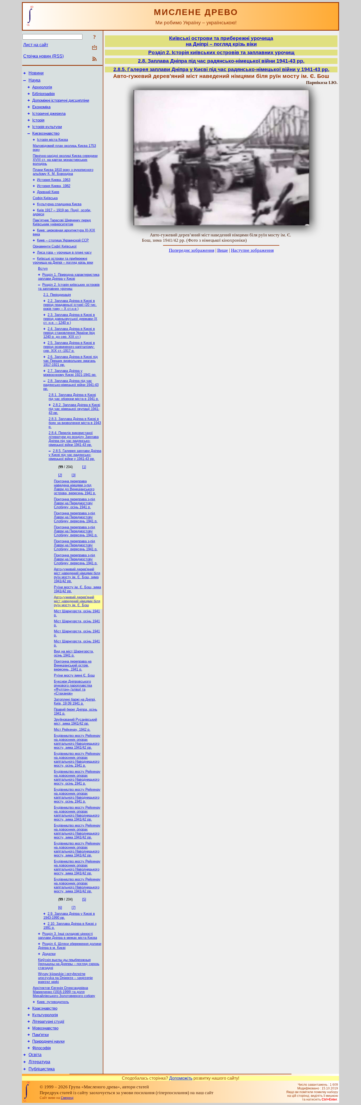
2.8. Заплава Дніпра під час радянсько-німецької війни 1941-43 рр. (71, 385)
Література (39, 1062)
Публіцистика (42, 1069)
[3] (74, 475)
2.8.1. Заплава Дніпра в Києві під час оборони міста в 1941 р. (74, 397)
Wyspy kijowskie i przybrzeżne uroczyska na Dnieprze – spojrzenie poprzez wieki (65, 978)
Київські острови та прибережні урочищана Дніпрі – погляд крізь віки (221, 41)
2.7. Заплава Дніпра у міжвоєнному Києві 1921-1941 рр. (69, 373)
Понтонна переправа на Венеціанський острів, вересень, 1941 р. (72, 665)
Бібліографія (43, 94)
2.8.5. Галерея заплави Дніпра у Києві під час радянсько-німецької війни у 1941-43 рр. (75, 455)
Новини (36, 73)
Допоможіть (180, 1078)
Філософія (41, 1048)
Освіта (35, 1054)
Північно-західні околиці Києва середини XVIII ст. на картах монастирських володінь (65, 160)
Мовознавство (45, 1028)
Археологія (42, 87)
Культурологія (45, 1015)
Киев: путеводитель (53, 1002)
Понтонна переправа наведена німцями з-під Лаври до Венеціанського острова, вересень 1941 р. (75, 487)
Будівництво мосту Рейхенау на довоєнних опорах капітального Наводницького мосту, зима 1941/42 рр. (77, 741)
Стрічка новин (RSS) (43, 56)
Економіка (41, 107)
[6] (60, 908)
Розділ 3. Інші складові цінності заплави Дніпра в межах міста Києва (67, 936)
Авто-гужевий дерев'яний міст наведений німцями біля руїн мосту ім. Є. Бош (77, 601)
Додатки (48, 954)
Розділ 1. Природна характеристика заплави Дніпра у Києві (68, 277)
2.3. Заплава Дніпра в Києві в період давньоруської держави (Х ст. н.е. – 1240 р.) (70, 319)
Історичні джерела (49, 113)
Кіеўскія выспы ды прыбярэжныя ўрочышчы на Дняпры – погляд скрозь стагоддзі (68, 964)
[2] (60, 475)
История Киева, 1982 (53, 186)
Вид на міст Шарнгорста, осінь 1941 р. (74, 653)
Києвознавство (45, 133)
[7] (74, 908)
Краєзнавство (44, 1008)
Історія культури (47, 127)
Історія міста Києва (52, 140)
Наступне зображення (252, 250)
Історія (38, 120)
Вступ (43, 269)
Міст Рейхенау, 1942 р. (72, 729)
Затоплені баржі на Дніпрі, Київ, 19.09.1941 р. (75, 701)
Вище (222, 250)
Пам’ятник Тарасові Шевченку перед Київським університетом (62, 222)
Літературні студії (48, 1021)
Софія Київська (45, 198)
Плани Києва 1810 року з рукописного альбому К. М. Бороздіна (63, 172)
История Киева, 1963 (53, 180)
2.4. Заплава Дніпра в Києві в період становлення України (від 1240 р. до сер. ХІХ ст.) (69, 333)
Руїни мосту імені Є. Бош (74, 675)
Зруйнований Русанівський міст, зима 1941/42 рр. (75, 721)
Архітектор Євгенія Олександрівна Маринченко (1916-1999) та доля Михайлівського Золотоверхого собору (64, 992)
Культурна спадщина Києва (59, 204)
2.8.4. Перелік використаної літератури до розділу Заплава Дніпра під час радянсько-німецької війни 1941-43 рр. (74, 439)
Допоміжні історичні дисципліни (60, 100)
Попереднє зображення (191, 250)
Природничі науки (48, 1041)
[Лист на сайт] (94, 48)
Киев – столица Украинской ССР (63, 240)
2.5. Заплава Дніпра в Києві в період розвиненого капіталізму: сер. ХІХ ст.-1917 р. (69, 347)
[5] (84, 899)
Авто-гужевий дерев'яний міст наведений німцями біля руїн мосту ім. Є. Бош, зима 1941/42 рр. (77, 575)
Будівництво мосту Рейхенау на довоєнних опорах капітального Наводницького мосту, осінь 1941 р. (77, 759)
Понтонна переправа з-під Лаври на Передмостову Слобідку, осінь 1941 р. (74, 503)
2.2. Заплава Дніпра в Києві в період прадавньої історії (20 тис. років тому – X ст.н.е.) (70, 305)
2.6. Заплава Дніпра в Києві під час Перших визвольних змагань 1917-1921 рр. (70, 361)
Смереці (67, 1098)
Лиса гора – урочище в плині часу (64, 252)
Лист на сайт (35, 45)
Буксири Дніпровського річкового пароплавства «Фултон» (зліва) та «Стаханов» (73, 687)
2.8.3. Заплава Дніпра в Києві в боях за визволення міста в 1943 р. (75, 423)
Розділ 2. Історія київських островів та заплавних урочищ (69, 287)
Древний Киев (48, 192)
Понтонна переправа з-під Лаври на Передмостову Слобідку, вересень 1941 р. (76, 517)
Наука (34, 80)
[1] (84, 467)
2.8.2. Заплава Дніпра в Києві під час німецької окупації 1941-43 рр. (74, 409)
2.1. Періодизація (57, 295)
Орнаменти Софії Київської (55, 246)
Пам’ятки (40, 1035)
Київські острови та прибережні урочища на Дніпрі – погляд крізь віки (63, 260)
